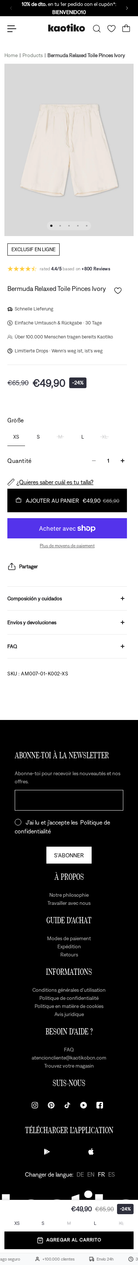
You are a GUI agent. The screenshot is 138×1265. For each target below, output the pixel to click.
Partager (28, 566)
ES (111, 1174)
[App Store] (91, 1151)
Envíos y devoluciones (31, 622)
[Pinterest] (51, 1105)
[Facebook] (100, 1105)
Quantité (19, 460)
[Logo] (66, 29)
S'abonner (69, 855)
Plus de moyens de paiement (67, 545)
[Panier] (126, 28)
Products (32, 55)
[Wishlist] (111, 28)
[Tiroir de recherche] (96, 28)
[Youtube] (83, 1105)
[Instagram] (35, 1105)
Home (11, 55)
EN (91, 1174)
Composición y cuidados (34, 598)
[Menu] (11, 28)
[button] (118, 290)
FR (101, 1174)
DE (80, 1174)
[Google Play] (47, 1151)
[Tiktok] (67, 1105)
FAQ (12, 646)
